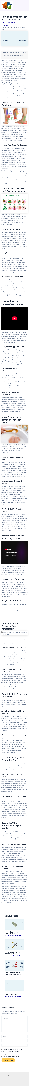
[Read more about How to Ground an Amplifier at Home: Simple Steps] (14, 985)
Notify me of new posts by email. (11, 1056)
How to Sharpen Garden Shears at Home (12, 952)
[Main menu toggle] (26, 5)
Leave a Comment (9, 935)
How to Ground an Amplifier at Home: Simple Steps (14, 993)
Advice (15, 935)
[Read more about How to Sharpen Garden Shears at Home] (14, 945)
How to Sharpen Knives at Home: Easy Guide (13, 932)
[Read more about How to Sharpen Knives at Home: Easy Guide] (14, 924)
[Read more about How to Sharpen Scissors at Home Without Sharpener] (14, 965)
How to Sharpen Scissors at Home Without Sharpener (13, 973)
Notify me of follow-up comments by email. (13, 1054)
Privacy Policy (14, 1082)
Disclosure (14, 1080)
